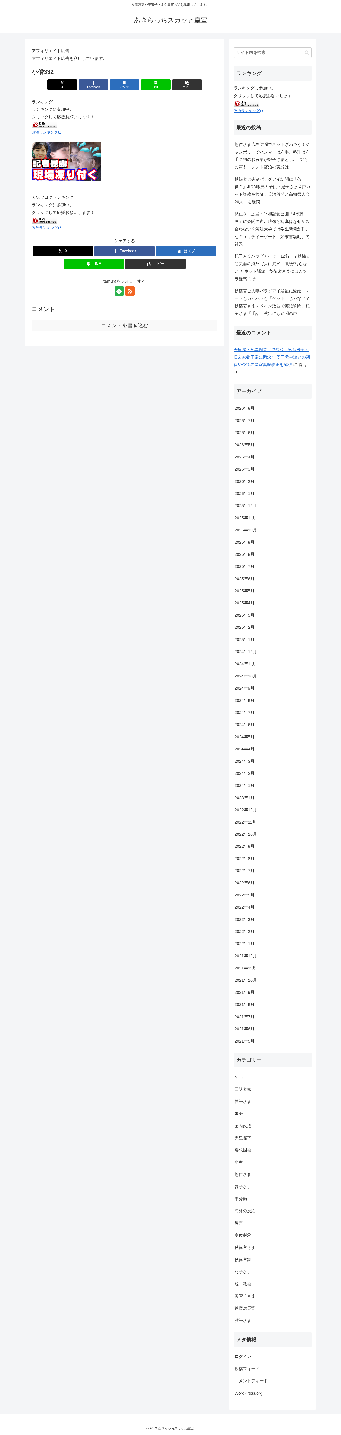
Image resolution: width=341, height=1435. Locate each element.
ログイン (243, 1356)
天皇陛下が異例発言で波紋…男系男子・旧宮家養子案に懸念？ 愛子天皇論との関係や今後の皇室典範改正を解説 (272, 357)
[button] (187, 84)
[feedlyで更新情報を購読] (119, 291)
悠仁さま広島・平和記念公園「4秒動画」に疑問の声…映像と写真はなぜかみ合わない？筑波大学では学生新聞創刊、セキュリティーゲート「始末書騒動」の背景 (272, 229)
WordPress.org (248, 1393)
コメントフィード (251, 1381)
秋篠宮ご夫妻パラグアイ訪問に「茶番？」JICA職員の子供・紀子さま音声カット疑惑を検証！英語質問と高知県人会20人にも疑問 (272, 190)
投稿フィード (247, 1368)
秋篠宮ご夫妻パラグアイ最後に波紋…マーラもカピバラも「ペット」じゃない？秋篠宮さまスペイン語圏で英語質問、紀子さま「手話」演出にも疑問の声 (272, 302)
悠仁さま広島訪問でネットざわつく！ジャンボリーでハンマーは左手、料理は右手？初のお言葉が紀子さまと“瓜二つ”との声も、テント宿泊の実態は (272, 155)
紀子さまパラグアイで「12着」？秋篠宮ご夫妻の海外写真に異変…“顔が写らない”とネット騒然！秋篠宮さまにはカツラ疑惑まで (272, 267)
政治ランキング (45, 132)
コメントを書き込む (124, 325)
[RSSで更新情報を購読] (130, 291)
